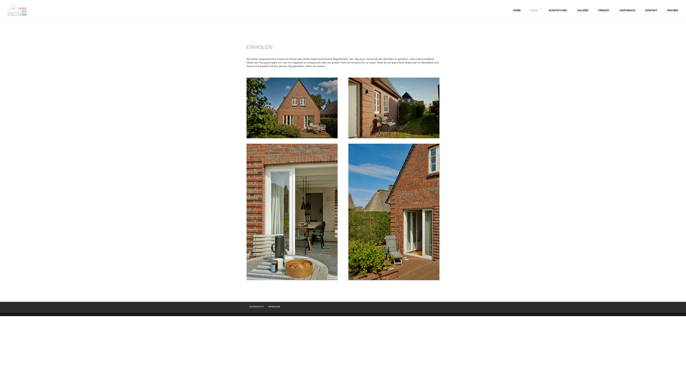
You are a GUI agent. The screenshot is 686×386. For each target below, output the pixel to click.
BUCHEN (672, 10)
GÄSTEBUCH (627, 10)
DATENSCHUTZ (256, 306)
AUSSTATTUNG (558, 10)
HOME (517, 10)
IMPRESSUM (274, 306)
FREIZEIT (604, 10)
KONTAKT (651, 10)
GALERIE (582, 10)
